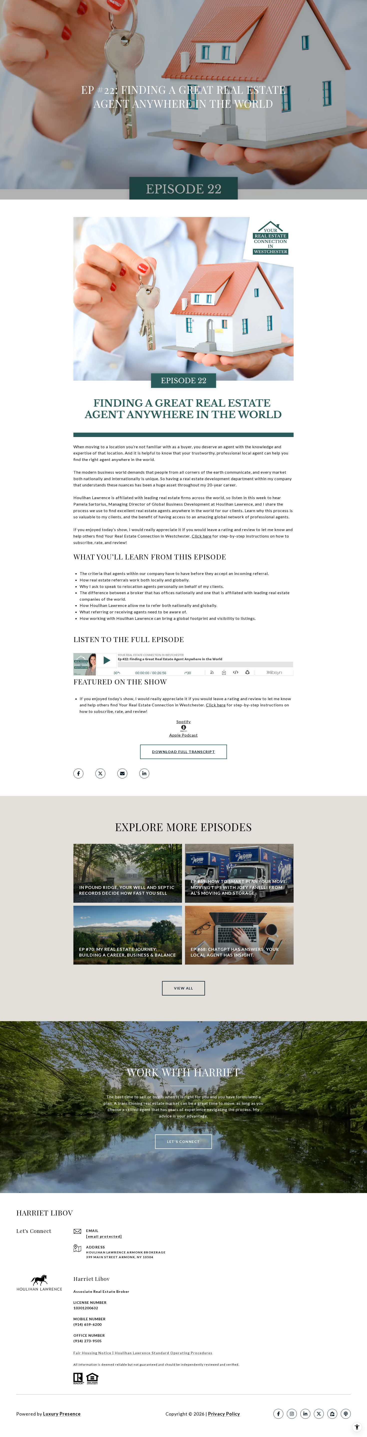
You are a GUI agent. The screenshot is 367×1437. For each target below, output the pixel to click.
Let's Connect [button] (183, 1141)
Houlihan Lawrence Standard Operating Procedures (163, 1353)
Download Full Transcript (183, 752)
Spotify (184, 721)
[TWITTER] (319, 1414)
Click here (201, 536)
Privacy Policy (224, 1414)
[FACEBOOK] (278, 1414)
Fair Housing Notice (92, 1353)
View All (183, 988)
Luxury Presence (62, 1414)
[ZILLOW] (332, 1414)
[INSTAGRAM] (292, 1414)
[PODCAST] (346, 1414)
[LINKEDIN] (305, 1414)
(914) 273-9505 (87, 1341)
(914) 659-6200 (87, 1324)
